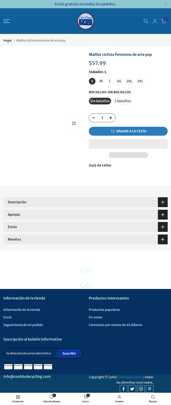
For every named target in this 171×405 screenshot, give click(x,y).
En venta (95, 317)
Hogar (7, 40)
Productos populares (104, 310)
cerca (5, 4)
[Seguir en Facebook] (123, 389)
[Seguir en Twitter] (132, 389)
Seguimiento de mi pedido (23, 325)
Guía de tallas (100, 165)
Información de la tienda (21, 310)
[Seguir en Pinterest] (149, 389)
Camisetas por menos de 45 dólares (115, 325)
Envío (7, 317)
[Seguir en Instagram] (141, 389)
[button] (128, 144)
